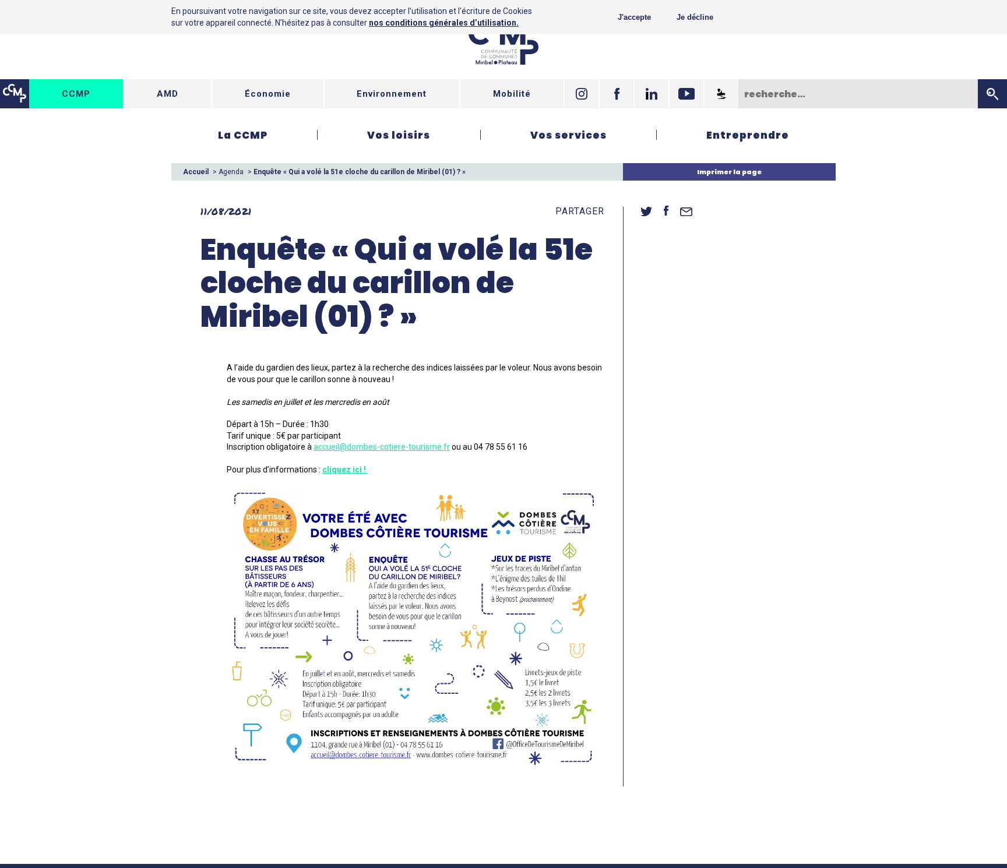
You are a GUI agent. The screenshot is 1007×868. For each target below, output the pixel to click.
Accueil (196, 172)
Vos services (568, 135)
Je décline (695, 17)
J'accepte (634, 17)
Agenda (231, 172)
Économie (268, 94)
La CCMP (242, 135)
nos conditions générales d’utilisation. (444, 22)
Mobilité (512, 94)
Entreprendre (747, 135)
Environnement (392, 94)
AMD (167, 94)
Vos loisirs (398, 135)
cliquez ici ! (345, 469)
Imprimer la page (729, 172)
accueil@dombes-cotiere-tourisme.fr (382, 446)
